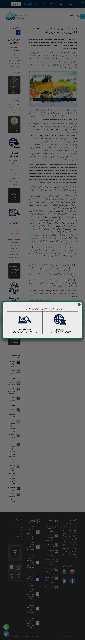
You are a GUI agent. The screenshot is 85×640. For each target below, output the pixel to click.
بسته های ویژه (25, 329)
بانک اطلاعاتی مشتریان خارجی (25, 331)
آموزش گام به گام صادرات (60, 331)
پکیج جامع (60, 329)
